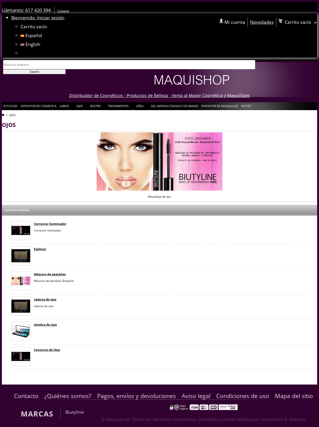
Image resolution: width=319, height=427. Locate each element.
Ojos (79, 107)
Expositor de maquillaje (219, 106)
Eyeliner (40, 249)
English (32, 44)
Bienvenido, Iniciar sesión (37, 17)
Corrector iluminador (50, 224)
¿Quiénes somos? (67, 396)
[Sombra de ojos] (20, 332)
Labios (64, 107)
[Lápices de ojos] (20, 307)
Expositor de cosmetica (39, 106)
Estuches (11, 106)
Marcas (37, 414)
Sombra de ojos (45, 324)
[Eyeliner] (20, 256)
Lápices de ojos (45, 299)
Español (33, 35)
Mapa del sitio (294, 396)
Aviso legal (196, 396)
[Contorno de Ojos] (20, 357)
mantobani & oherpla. (283, 419)
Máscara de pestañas (50, 274)
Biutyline (74, 412)
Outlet (246, 106)
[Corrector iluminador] (20, 231)
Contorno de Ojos (47, 350)
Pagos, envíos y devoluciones (136, 396)
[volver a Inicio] (3, 115)
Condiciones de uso (242, 396)
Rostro (95, 107)
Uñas (139, 107)
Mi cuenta (234, 22)
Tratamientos (118, 107)
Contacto (63, 11)
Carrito (34, 26)
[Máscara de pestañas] (20, 281)
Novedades (262, 22)
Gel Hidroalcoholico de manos (174, 106)
